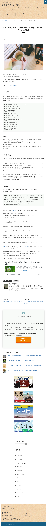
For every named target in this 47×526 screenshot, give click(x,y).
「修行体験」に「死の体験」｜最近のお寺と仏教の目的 (21, 360)
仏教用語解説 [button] (19, 455)
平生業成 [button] (19, 485)
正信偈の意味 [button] (19, 470)
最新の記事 (16, 280)
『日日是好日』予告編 (12, 85)
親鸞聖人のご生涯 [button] (20, 474)
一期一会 (14, 210)
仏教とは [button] (19, 451)
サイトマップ (27, 516)
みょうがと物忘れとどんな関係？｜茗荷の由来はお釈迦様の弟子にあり (24, 355)
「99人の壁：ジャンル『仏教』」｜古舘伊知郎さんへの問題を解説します (25, 365)
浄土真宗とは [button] (19, 481)
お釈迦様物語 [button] (19, 459)
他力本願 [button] (19, 489)
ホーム (26, 513)
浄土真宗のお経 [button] (20, 492)
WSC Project (25, 524)
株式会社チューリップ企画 (7, 515)
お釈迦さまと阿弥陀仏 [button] (21, 463)
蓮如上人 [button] (19, 477)
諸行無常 (5, 246)
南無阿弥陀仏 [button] (19, 466)
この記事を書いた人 (8, 280)
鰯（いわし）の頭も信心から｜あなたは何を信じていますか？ (22, 370)
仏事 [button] (18, 496)
